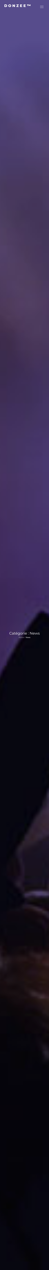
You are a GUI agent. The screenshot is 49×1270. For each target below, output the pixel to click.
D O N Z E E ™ (17, 5)
